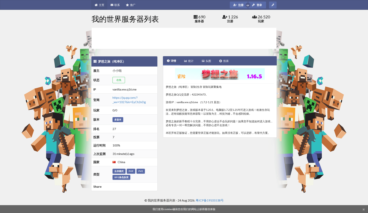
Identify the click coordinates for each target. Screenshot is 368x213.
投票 (226, 61)
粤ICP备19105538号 (210, 200)
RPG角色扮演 (121, 177)
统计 (191, 61)
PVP (131, 171)
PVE (140, 171)
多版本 (117, 119)
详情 (173, 60)
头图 (208, 61)
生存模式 (119, 171)
